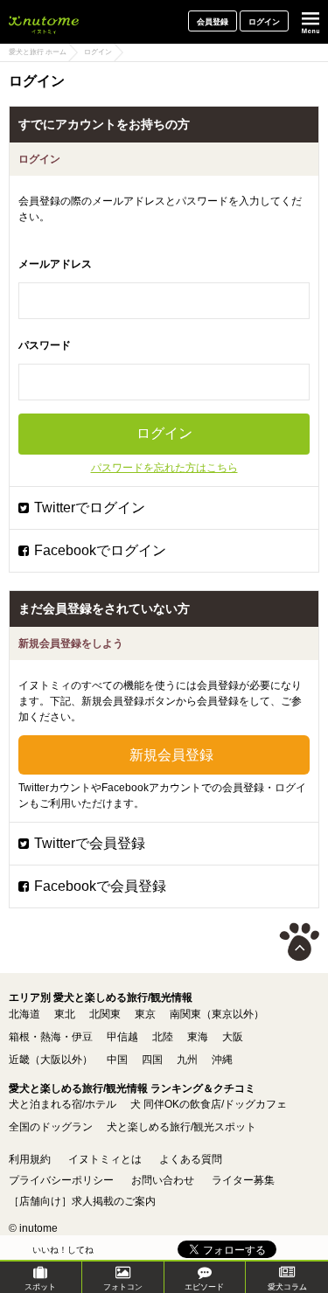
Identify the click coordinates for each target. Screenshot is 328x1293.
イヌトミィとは (105, 1159)
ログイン (264, 21)
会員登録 (212, 21)
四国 (152, 1059)
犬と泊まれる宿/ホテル (62, 1104)
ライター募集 (243, 1180)
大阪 (232, 1037)
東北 (64, 1014)
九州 (187, 1059)
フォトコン (123, 1287)
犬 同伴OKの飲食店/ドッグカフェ (208, 1104)
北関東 (105, 1014)
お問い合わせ (162, 1180)
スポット (40, 1287)
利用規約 (30, 1159)
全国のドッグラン (51, 1127)
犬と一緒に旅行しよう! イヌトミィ (44, 22)
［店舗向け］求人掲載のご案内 (82, 1201)
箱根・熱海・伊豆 (51, 1037)
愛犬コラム (287, 1287)
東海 (197, 1037)
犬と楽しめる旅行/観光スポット (181, 1127)
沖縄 (222, 1059)
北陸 (162, 1037)
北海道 (24, 1014)
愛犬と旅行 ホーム (37, 52)
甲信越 (122, 1037)
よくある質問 (190, 1159)
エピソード (204, 1287)
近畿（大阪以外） (51, 1059)
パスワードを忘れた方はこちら (164, 468)
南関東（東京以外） (217, 1014)
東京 (145, 1014)
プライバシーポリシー (61, 1180)
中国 (117, 1059)
